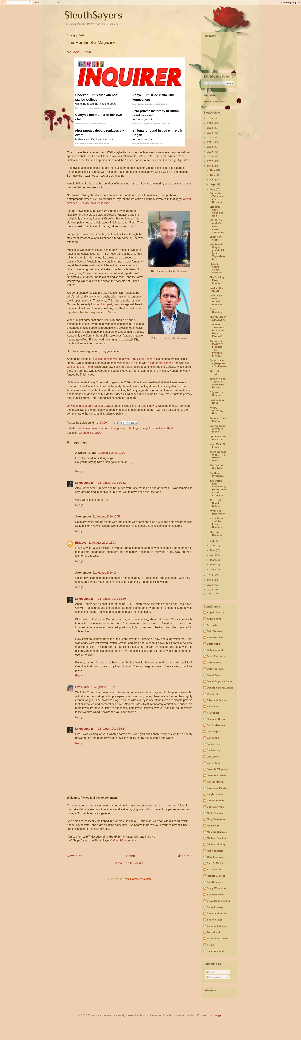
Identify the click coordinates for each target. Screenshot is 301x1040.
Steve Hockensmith (218, 900)
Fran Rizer (213, 712)
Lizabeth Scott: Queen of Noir (216, 211)
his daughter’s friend (160, 362)
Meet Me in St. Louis (218, 446)
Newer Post (75, 856)
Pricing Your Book (217, 401)
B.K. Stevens (214, 631)
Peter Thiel (166, 428)
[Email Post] (115, 422)
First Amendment (87, 428)
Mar (212, 559)
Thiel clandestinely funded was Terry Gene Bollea (122, 358)
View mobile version (130, 863)
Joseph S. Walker (217, 775)
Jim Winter (213, 756)
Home (130, 856)
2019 (210, 151)
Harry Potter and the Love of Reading (217, 522)
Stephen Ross (215, 894)
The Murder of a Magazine (218, 318)
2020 (210, 146)
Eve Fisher (82, 687)
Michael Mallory (216, 844)
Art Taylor (212, 625)
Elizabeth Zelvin (216, 700)
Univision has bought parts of (90, 405)
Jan (212, 569)
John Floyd (214, 762)
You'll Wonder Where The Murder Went (218, 456)
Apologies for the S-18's (218, 438)
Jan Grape (213, 731)
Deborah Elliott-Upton (220, 687)
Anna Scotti (214, 618)
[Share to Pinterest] (136, 423)
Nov (213, 174)
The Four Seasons (216, 533)
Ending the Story (216, 238)
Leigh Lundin (150, 428)
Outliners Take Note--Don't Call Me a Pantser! (218, 330)
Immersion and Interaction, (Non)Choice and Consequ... (218, 488)
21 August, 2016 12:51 (106, 516)
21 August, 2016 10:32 (112, 482)
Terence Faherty (216, 926)
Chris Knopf (214, 662)
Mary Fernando (216, 819)
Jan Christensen (216, 725)
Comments (214, 977)
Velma (83, 809)
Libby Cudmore (216, 800)
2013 (210, 584)
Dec (212, 170)
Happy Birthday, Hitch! (216, 410)
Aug (213, 189)
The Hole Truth (215, 372)
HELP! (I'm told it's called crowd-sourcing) (217, 226)
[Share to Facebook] (132, 423)
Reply (79, 471)
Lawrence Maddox (218, 788)
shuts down (149, 405)
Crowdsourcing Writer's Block (218, 428)
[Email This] (122, 423)
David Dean (214, 675)
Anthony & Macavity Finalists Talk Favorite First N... (216, 348)
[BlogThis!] (126, 423)
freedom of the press (111, 428)
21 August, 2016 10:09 (111, 452)
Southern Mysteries (217, 474)
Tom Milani (213, 932)
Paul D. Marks (215, 863)
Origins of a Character (217, 394)
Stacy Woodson (216, 888)
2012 (210, 589)
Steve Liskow (215, 907)
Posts (211, 972)
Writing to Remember (217, 512)
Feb (212, 564)
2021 (210, 142)
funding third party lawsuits (107, 304)
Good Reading (216, 311)
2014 (210, 580)
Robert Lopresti (216, 875)
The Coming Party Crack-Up (217, 280)
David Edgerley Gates (220, 681)
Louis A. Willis (215, 806)
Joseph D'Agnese (217, 769)
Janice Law (213, 744)
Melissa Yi (213, 825)
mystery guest (215, 951)
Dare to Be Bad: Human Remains (216, 300)
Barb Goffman (215, 637)
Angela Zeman (215, 612)
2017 (210, 161)
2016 (210, 166)
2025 (210, 123)
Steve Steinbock (216, 913)
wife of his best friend (80, 366)
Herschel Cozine (216, 719)
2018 (210, 156)
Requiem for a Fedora (218, 420)
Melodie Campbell (217, 831)
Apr (212, 555)
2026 (210, 118)
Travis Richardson (218, 938)
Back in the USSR (216, 289)
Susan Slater (214, 919)
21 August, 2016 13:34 (106, 572)
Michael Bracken (217, 838)
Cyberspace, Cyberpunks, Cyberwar (218, 363)
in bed (129, 160)
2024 (210, 127)
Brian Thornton (216, 656)
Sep (212, 184)
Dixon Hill (212, 694)
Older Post (184, 856)
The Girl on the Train (216, 467)
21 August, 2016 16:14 (112, 728)
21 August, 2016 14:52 (104, 687)
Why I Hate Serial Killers (216, 503)
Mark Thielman (215, 813)
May (213, 550)
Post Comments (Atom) (138, 878)
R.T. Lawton (214, 869)
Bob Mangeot (215, 650)
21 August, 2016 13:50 (112, 598)
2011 (210, 594)
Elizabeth (81, 542)
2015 (210, 575)
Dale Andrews (215, 668)
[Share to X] (129, 423)
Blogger (217, 1015)
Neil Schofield (215, 850)
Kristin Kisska (215, 781)
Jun (212, 545)
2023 (210, 132)
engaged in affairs (130, 362)
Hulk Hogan (132, 428)
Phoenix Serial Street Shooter (216, 268)
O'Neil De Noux (216, 857)
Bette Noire (213, 643)
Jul (212, 540)
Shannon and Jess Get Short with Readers (218, 383)
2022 (210, 137)
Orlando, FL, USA (90, 432)
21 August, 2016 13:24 (102, 542)
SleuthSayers (93, 15)
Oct (212, 179)
